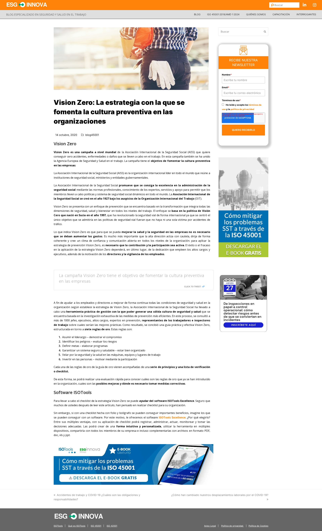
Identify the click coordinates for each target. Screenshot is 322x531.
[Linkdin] (304, 5)
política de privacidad (242, 109)
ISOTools (58, 525)
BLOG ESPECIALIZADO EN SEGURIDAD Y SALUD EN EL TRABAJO (46, 14)
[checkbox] (243, 106)
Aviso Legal (210, 525)
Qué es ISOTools (76, 525)
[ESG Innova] (79, 516)
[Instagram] (314, 5)
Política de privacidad (232, 525)
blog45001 (92, 135)
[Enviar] (272, 5)
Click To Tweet (192, 286)
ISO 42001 (112, 525)
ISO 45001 (96, 525)
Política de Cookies (258, 525)
